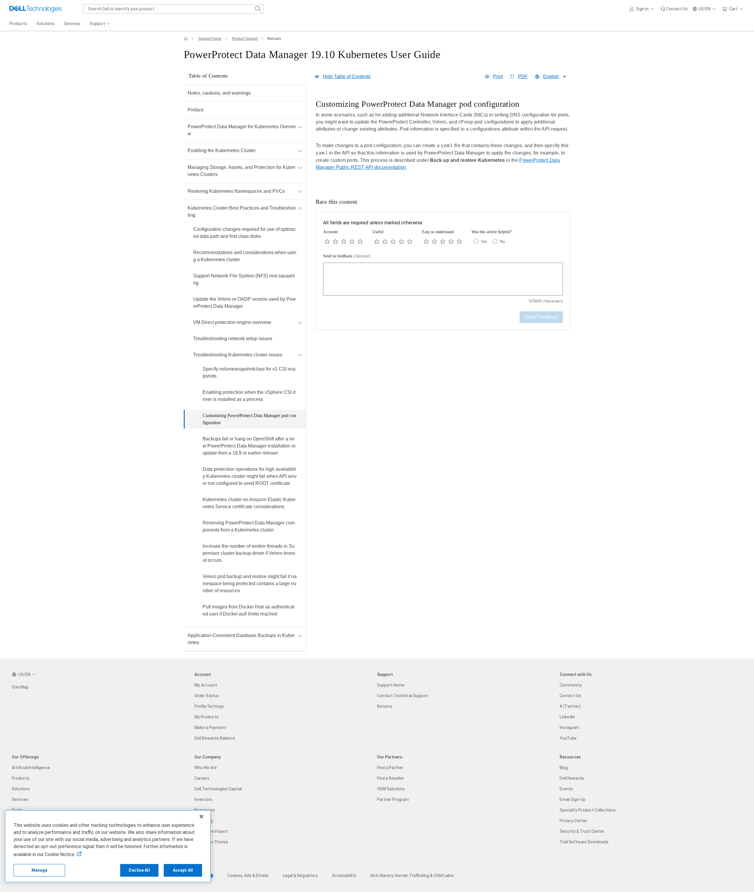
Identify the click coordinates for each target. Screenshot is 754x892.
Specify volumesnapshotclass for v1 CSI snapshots (249, 372)
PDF (523, 76)
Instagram (569, 727)
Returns (384, 706)
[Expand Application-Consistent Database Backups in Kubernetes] (300, 635)
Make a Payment (210, 727)
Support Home (209, 39)
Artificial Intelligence (31, 767)
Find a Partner (390, 767)
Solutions (21, 788)
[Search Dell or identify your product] (258, 8)
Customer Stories (211, 842)
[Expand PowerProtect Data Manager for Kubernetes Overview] (300, 126)
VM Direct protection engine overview (232, 322)
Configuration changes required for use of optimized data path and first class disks (244, 233)
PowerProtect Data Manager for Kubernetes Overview (242, 130)
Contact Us (570, 695)
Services (20, 799)
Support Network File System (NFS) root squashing (244, 279)
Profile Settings (209, 706)
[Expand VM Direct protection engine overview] (300, 322)
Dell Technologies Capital (218, 788)
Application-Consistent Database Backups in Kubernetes (241, 639)
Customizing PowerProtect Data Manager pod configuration (249, 419)
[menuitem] (100, 24)
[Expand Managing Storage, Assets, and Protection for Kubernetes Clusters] (300, 167)
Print (498, 76)
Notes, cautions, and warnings (219, 93)
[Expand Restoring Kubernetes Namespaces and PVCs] (300, 191)
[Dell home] (186, 39)
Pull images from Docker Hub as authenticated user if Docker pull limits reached (248, 610)
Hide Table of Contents (347, 76)
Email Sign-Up (573, 799)
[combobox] (173, 9)
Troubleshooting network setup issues (232, 338)
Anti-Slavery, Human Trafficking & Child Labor (412, 875)
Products (20, 778)
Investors (203, 799)
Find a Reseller (390, 778)
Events (566, 788)
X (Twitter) (570, 706)
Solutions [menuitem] (45, 23)
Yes (484, 241)
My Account (205, 685)
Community (571, 685)
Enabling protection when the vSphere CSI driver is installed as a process (249, 396)
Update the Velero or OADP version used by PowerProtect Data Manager (244, 303)
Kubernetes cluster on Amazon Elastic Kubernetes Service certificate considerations (249, 503)
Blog (564, 767)
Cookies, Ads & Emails (248, 875)
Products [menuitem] (18, 23)
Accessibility (344, 875)
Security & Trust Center (582, 831)
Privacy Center (573, 820)
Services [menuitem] (72, 23)
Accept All (183, 870)
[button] (642, 9)
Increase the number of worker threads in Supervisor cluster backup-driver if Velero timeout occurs (249, 553)
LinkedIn (567, 717)
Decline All (139, 870)
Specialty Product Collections (588, 810)
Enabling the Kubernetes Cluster (222, 150)
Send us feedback (347, 256)
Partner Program (393, 799)
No (502, 241)
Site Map (20, 687)
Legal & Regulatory (300, 875)
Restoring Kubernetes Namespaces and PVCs (236, 191)
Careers (201, 778)
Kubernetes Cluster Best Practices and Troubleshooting (242, 211)
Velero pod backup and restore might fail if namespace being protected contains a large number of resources (250, 583)
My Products (206, 717)
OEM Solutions (391, 788)
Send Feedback (541, 317)
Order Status (206, 695)
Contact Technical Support (402, 695)
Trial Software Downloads (584, 842)
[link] (674, 9)
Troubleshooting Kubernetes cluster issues (237, 354)
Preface (196, 109)
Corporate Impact (211, 831)
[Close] (201, 816)
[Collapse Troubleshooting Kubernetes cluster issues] (300, 354)
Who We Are (205, 767)
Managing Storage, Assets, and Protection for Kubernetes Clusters (241, 171)
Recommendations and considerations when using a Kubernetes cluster (244, 256)
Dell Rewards (572, 778)
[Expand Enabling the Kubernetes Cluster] (300, 150)
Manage (39, 870)
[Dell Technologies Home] (35, 9)
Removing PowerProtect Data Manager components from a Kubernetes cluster (249, 526)
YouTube (568, 738)
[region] (443, 139)
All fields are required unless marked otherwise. (373, 223)
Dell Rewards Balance (214, 738)
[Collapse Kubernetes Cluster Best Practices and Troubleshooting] (300, 208)
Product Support (245, 39)
